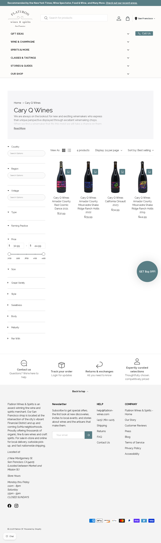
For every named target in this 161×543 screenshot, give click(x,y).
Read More (19, 128)
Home (17, 102)
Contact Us (103, 442)
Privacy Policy (133, 448)
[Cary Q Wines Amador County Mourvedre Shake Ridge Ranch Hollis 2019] (142, 177)
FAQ (99, 436)
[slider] (9, 254)
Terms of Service (134, 442)
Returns (101, 431)
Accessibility (132, 453)
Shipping (102, 425)
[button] (127, 18)
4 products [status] (83, 150)
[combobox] (74, 17)
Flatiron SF (18, 529)
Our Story (130, 419)
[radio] (63, 150)
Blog (127, 436)
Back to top (79, 391)
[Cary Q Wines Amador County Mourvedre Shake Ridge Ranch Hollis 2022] (88, 177)
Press (128, 431)
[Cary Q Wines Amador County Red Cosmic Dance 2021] (61, 177)
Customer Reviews (136, 425)
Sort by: (139, 150)
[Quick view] (68, 165)
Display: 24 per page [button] (107, 150)
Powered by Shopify (32, 529)
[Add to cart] (68, 172)
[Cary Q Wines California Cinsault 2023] (115, 177)
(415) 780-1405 (105, 419)
